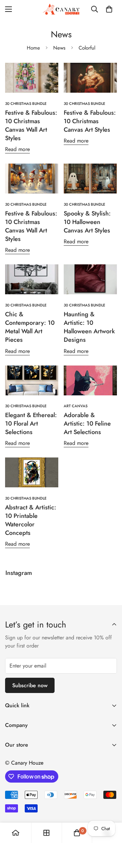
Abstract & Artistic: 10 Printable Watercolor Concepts (30, 520)
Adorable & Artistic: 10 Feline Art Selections (87, 423)
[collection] (46, 832)
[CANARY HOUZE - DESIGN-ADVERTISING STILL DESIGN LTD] (61, 9)
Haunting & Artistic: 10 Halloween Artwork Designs (89, 327)
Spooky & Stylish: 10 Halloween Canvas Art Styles (87, 222)
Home (33, 48)
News (59, 48)
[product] (16, 833)
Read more (17, 149)
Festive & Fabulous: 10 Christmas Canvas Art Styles (90, 121)
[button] (109, 9)
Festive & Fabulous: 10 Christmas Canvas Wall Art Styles (31, 125)
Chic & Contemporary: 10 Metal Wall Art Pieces (30, 327)
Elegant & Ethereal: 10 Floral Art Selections (31, 423)
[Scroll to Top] (110, 807)
